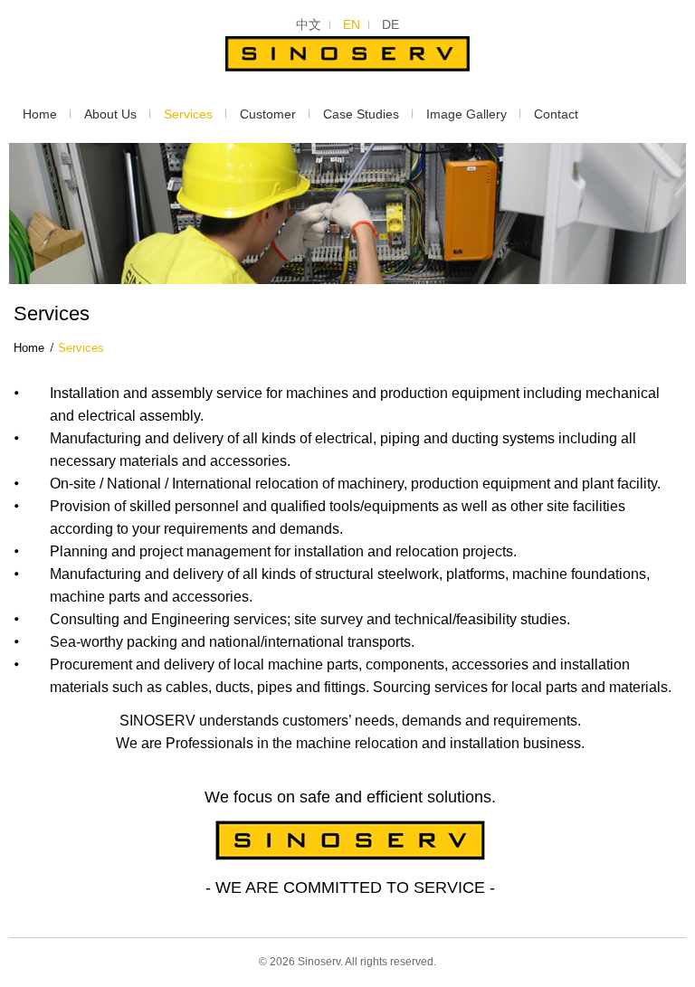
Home (40, 114)
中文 (308, 24)
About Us (110, 114)
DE (390, 24)
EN (351, 24)
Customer (268, 114)
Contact (556, 114)
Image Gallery (466, 114)
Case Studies (361, 114)
